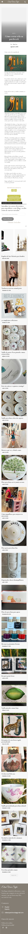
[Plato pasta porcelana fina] (14, 533)
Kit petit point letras (7, 676)
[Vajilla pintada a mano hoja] (14, 693)
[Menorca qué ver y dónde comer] (14, 435)
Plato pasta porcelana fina (9, 548)
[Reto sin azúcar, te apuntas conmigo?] (14, 371)
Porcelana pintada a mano (9, 870)
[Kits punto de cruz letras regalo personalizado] (14, 725)
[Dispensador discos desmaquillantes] (14, 565)
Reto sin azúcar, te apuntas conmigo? (12, 386)
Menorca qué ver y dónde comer (11, 450)
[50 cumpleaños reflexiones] (14, 305)
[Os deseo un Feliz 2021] (14, 759)
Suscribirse (7, 219)
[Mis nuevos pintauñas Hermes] (14, 629)
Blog (14, 33)
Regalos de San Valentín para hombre (13, 256)
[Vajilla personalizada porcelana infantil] (14, 791)
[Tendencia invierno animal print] (14, 273)
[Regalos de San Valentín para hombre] (14, 241)
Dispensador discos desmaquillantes (12, 580)
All (26, 226)
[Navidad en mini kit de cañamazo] (14, 823)
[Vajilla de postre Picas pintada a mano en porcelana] (14, 337)
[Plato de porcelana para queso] (14, 597)
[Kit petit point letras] (14, 661)
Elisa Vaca (15, 44)
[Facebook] (12, 190)
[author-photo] (1, 258)
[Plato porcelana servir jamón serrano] (14, 467)
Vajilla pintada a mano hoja (9, 708)
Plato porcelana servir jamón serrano (12, 482)
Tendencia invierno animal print (11, 288)
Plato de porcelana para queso (10, 612)
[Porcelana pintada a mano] (14, 855)
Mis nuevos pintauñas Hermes (10, 644)
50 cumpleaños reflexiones (9, 320)
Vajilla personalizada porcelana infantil (13, 806)
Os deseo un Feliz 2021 (8, 774)
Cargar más (13, 875)
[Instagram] (15, 190)
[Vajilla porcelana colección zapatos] (14, 403)
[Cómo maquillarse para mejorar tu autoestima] (14, 499)
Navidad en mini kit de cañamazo (11, 838)
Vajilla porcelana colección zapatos (12, 418)
